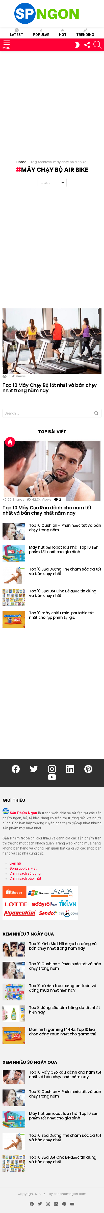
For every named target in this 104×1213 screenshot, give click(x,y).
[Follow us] (87, 44)
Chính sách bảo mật (25, 878)
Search (96, 414)
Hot (63, 35)
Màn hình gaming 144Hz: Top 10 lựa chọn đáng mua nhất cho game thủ (62, 1032)
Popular (41, 35)
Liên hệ (15, 863)
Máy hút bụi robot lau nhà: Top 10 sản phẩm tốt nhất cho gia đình (63, 549)
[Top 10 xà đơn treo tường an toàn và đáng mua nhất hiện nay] (14, 992)
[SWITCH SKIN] (77, 45)
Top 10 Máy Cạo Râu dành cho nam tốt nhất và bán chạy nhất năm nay (47, 510)
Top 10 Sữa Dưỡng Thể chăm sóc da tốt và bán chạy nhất (65, 571)
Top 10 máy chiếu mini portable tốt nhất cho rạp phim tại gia (61, 615)
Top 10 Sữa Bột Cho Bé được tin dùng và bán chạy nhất (62, 593)
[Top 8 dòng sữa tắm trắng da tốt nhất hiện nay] (14, 1013)
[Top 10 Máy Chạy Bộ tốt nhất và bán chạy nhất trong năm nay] (52, 341)
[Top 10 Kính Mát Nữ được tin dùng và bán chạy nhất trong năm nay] (14, 949)
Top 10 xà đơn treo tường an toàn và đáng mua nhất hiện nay (62, 988)
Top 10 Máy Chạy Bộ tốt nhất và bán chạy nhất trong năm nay (50, 388)
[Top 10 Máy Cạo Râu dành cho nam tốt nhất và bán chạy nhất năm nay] (52, 470)
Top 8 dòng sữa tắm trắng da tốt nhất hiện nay (64, 1010)
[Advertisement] (52, 103)
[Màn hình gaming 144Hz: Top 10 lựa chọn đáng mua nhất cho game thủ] (14, 1035)
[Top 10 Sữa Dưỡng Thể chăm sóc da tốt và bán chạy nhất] (14, 575)
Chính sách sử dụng (25, 873)
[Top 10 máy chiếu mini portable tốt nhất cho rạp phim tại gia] (14, 619)
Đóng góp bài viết (23, 868)
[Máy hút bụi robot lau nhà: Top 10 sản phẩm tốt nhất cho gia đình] (14, 553)
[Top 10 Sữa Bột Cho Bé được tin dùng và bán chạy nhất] (14, 597)
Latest (16, 35)
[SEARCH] (97, 44)
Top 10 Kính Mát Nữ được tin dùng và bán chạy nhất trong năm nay (63, 946)
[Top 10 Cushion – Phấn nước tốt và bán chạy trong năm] (14, 531)
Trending (85, 35)
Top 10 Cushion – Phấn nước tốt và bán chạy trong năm (65, 528)
